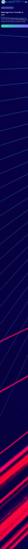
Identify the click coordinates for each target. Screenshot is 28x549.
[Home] (11, 2)
